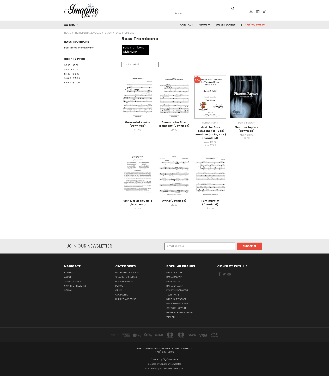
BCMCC (119, 285)
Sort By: (127, 64)
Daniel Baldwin (174, 276)
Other (118, 290)
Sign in (68, 285)
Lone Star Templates (170, 363)
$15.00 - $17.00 (72, 82)
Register (81, 285)
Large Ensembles (124, 281)
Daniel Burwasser (176, 299)
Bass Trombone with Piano (79, 47)
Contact (186, 24)
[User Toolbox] (251, 11)
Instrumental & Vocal (127, 272)
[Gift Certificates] (258, 11)
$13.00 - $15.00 (72, 78)
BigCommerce (170, 359)
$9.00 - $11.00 (71, 69)
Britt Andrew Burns (177, 303)
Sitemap (68, 290)
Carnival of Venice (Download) (137, 123)
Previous (320, 365)
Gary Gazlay (173, 281)
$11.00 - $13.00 (71, 74)
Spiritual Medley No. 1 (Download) (137, 202)
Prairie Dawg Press (125, 299)
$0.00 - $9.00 (71, 65)
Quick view (137, 93)
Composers (121, 294)
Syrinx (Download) (173, 200)
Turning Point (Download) (210, 202)
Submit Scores (226, 24)
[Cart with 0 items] (264, 11)
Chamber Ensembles (126, 276)
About (203, 24)
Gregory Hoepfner (176, 308)
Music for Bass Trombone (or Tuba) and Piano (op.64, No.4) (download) (210, 133)
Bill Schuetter (174, 272)
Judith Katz (172, 294)
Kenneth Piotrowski (177, 290)
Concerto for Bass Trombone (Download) (174, 123)
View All (170, 317)
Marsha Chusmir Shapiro (180, 312)
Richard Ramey (174, 285)
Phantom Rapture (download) (247, 129)
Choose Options (138, 99)
